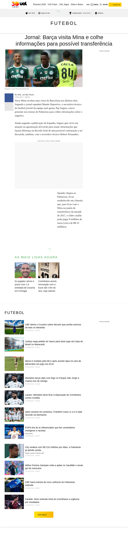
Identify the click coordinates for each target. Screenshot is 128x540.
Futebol (64, 23)
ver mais (42, 515)
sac (88, 4)
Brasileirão (86, 13)
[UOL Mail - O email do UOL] (94, 4)
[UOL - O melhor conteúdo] (19, 4)
